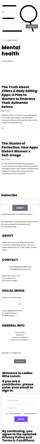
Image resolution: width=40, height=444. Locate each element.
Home (4, 40)
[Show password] (34, 408)
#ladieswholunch (8, 315)
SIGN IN (21, 419)
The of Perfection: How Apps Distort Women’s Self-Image (20, 149)
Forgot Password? (30, 414)
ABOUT (7, 235)
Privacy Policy (13, 437)
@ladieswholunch (15, 311)
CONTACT (10, 260)
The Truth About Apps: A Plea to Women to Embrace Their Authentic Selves (19, 97)
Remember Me (15, 414)
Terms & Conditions (18, 440)
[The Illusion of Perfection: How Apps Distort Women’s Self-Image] (20, 133)
